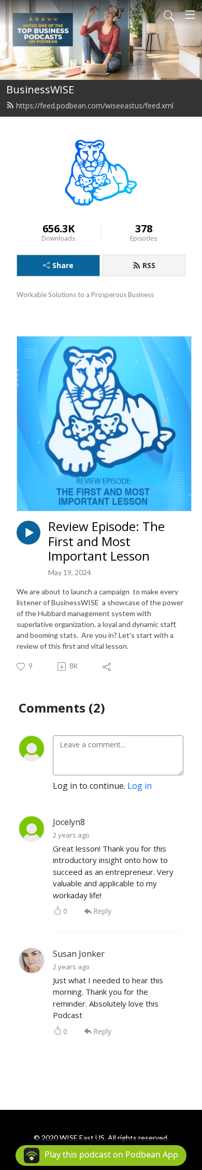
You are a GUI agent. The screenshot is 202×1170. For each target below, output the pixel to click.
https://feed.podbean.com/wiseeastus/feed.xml (95, 105)
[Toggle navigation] (190, 14)
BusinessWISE (40, 89)
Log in (139, 785)
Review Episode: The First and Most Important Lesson (106, 541)
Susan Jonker (79, 953)
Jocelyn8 (69, 822)
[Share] (107, 666)
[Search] (169, 14)
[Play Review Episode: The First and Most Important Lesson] (28, 533)
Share (63, 265)
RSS (148, 265)
